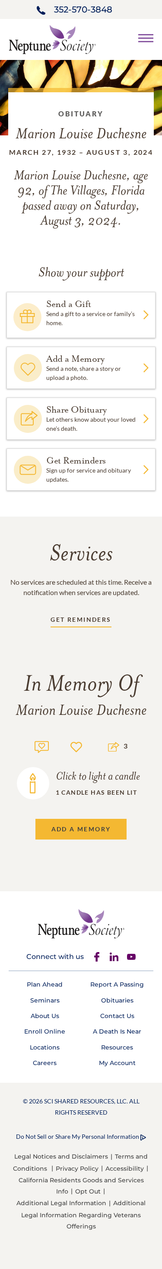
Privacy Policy (77, 1168)
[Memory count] (42, 745)
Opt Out (88, 1191)
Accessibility (124, 1168)
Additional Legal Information (61, 1203)
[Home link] (52, 38)
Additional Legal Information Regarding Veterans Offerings (83, 1214)
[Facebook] (96, 957)
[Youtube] (131, 957)
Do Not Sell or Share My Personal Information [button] (77, 1136)
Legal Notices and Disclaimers (61, 1156)
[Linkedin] (114, 957)
